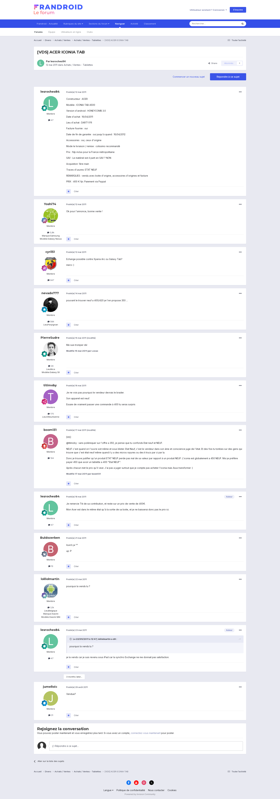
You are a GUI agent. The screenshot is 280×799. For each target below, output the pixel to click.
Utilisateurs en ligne (71, 32)
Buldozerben (50, 538)
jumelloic (50, 687)
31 (51, 715)
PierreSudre (50, 337)
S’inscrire (238, 9)
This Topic (229, 23)
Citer (76, 191)
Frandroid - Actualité (47, 23)
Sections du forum (98, 23)
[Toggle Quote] (71, 639)
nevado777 (50, 293)
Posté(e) (76, 92)
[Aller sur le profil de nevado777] (50, 304)
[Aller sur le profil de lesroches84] (40, 63)
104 (52, 458)
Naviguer (120, 23)
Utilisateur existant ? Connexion (208, 10)
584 (52, 321)
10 (51, 566)
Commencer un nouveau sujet (189, 76)
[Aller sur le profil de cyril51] (50, 263)
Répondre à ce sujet (228, 76)
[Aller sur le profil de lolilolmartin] (50, 590)
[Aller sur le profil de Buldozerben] (50, 549)
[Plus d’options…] (240, 92)
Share (213, 63)
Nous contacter (156, 790)
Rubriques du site (73, 23)
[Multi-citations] (68, 191)
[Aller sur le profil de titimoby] (50, 397)
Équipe (51, 32)
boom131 (50, 430)
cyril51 (50, 252)
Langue (108, 790)
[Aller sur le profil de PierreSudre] (50, 349)
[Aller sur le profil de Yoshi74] (50, 215)
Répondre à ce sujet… (66, 746)
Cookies (172, 790)
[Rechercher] (242, 23)
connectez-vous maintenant (146, 733)
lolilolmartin (50, 579)
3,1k (52, 607)
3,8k (51, 232)
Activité (134, 23)
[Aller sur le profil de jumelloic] (50, 698)
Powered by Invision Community (140, 794)
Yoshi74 (50, 204)
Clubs (90, 32)
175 (52, 413)
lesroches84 (58, 61)
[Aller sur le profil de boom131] (50, 441)
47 (51, 120)
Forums (38, 32)
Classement (150, 23)
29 (51, 366)
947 (52, 280)
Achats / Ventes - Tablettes (78, 64)
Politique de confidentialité (131, 790)
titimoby (50, 385)
